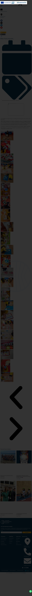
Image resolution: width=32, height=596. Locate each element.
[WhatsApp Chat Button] (30, 591)
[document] (16, 298)
